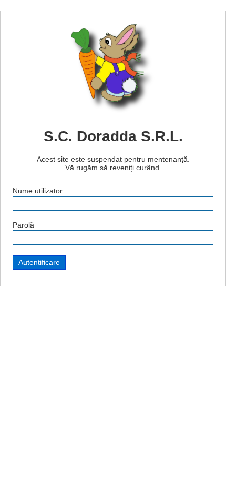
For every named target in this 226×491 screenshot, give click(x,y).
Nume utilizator (38, 190)
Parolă (23, 225)
